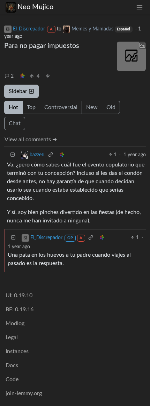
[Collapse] (12, 155)
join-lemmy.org (24, 393)
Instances (17, 351)
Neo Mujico (35, 6)
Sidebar (18, 91)
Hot (13, 107)
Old (110, 107)
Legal (12, 337)
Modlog (15, 323)
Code (12, 379)
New (92, 107)
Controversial (60, 107)
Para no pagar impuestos (41, 45)
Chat (15, 123)
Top (31, 107)
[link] (22, 76)
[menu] (139, 7)
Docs (12, 365)
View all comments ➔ (31, 139)
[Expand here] (131, 56)
